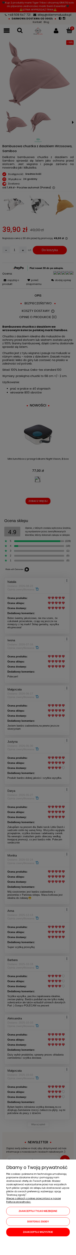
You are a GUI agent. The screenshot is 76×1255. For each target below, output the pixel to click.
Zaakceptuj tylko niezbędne (38, 1211)
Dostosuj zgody (38, 1221)
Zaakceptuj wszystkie (38, 1232)
